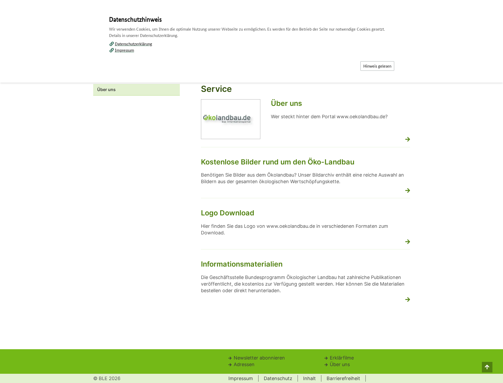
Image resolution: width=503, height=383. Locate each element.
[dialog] (251, 191)
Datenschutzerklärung (133, 43)
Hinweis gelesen (377, 66)
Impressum (124, 50)
